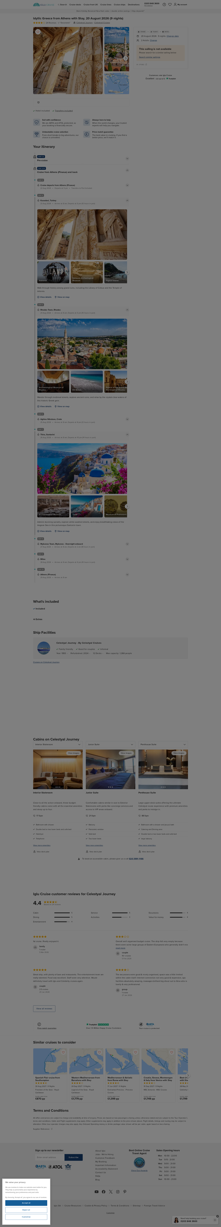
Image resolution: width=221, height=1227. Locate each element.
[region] (26, 1201)
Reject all (26, 1210)
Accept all (26, 1203)
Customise (26, 1217)
